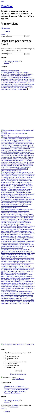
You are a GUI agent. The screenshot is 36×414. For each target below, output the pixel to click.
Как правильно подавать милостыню (16, 388)
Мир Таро (7, 6)
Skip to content (5, 28)
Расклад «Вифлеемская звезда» (14, 391)
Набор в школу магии (14, 360)
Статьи (6, 63)
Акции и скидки (12, 364)
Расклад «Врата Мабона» (12, 393)
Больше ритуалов (12, 358)
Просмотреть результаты (18, 374)
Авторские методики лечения (16, 362)
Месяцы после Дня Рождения (14, 386)
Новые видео (11, 367)
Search (3, 34)
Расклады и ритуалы (11, 61)
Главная (7, 31)
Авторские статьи (13, 365)
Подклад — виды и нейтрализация (16, 389)
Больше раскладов (13, 356)
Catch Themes (14, 407)
